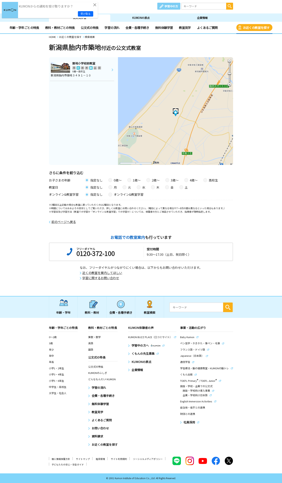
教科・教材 (92, 312)
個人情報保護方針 (61, 458)
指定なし (96, 180)
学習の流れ (112, 27)
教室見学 (185, 27)
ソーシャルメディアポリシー (148, 458)
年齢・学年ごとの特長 (24, 27)
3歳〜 (175, 180)
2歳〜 (156, 180)
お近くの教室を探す (256, 27)
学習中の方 (171, 6)
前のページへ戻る (63, 222)
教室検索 (149, 312)
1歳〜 (137, 180)
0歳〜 (118, 180)
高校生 (213, 180)
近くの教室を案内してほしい (102, 273)
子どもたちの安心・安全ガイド (68, 464)
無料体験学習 (164, 27)
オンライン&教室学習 (128, 194)
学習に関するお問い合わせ (100, 278)
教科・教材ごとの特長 (60, 27)
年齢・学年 (63, 312)
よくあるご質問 (207, 27)
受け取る (86, 13)
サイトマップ (83, 458)
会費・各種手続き (137, 27)
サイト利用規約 (119, 458)
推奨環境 (100, 458)
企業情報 (202, 18)
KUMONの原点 (141, 18)
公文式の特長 (89, 27)
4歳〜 (194, 180)
